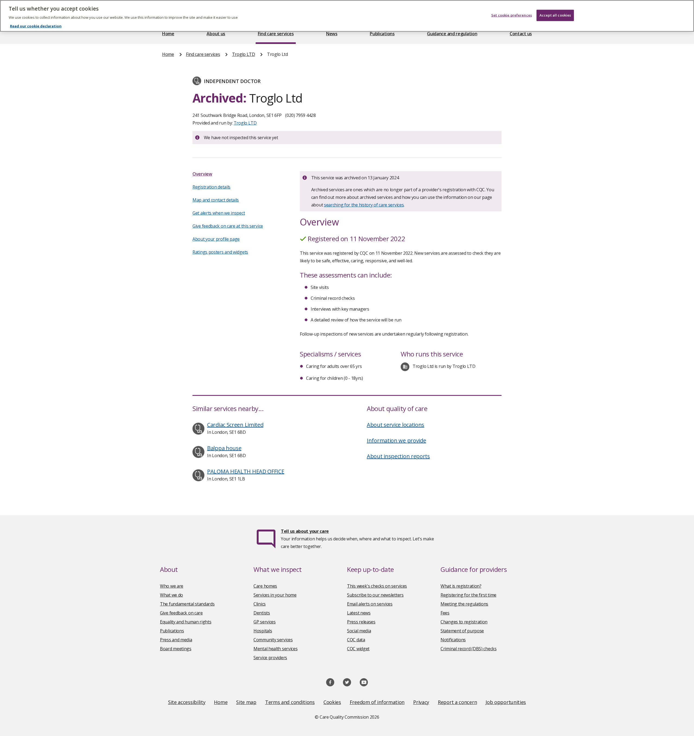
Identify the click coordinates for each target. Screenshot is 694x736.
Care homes (265, 586)
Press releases (361, 622)
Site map (246, 702)
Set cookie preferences (511, 15)
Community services (273, 640)
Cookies (332, 702)
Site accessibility (186, 702)
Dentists (261, 613)
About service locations (395, 424)
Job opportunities (506, 702)
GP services (264, 622)
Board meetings (175, 649)
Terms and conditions (290, 702)
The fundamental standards (187, 604)
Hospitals (262, 631)
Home (168, 34)
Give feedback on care (181, 613)
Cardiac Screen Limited (235, 424)
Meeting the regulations (464, 604)
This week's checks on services (377, 586)
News (332, 34)
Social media (359, 631)
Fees (445, 613)
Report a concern (457, 702)
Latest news (359, 613)
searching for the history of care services (364, 205)
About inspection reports (398, 456)
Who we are (171, 586)
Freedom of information (377, 702)
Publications (382, 34)
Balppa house (224, 448)
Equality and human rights (185, 622)
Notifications (453, 640)
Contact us (521, 34)
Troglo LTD (243, 54)
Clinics (259, 604)
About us (216, 34)
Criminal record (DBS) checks (469, 649)
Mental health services (275, 649)
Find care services (276, 34)
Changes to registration (464, 622)
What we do (171, 595)
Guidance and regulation (452, 34)
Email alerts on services (370, 604)
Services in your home (275, 595)
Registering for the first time (468, 595)
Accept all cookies (555, 15)
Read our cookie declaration (36, 26)
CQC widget (358, 649)
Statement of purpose (462, 631)
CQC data (356, 640)
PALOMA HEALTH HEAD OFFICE (245, 471)
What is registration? (461, 586)
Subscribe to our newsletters (375, 595)
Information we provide (396, 440)
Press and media (176, 640)
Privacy (421, 702)
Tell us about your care (305, 531)
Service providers (270, 658)
